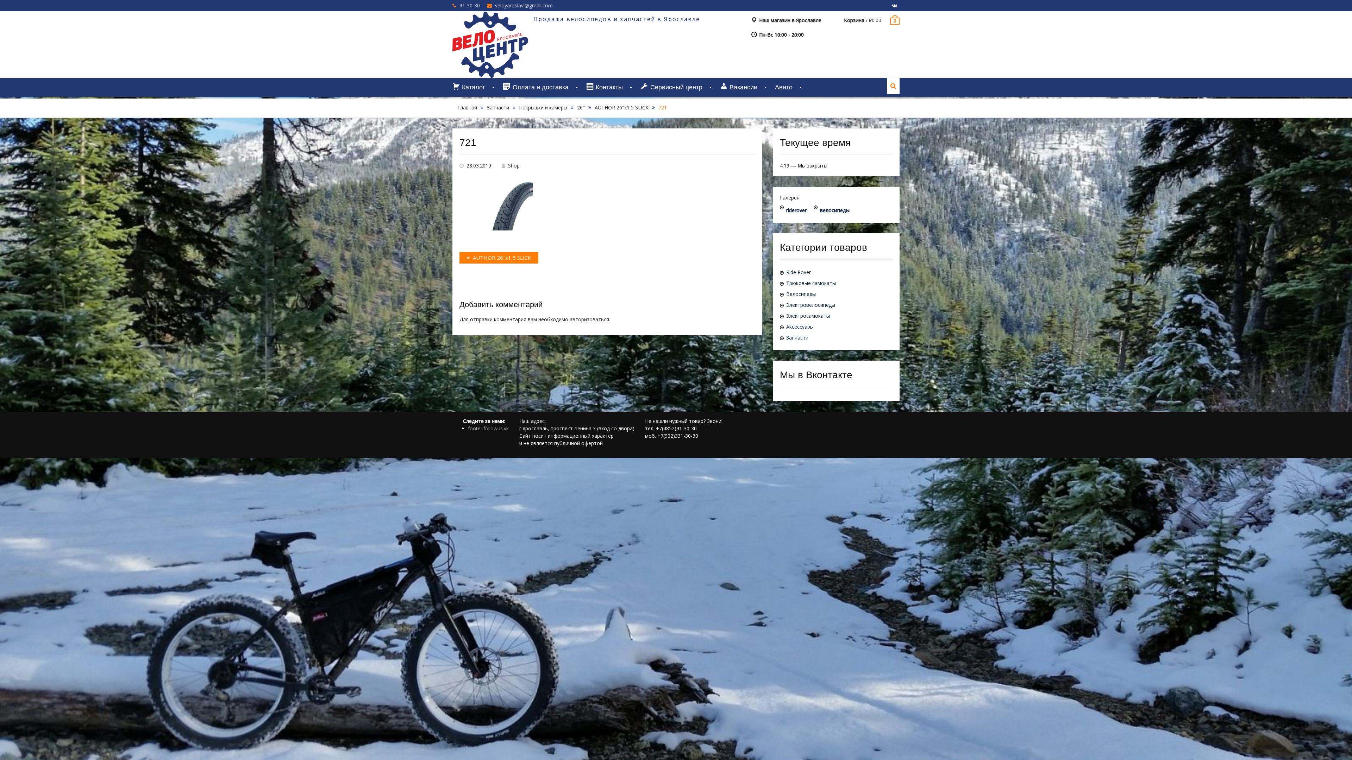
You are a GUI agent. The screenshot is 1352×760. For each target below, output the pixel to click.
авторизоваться (589, 319)
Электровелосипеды (810, 305)
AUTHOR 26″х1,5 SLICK (622, 107)
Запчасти (498, 107)
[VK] (894, 6)
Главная (467, 107)
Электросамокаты (808, 315)
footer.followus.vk (488, 428)
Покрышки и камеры (543, 107)
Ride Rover (798, 272)
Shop (514, 165)
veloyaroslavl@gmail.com (524, 5)
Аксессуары (800, 326)
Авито (784, 87)
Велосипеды (801, 294)
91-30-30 (469, 5)
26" (581, 107)
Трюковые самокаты (811, 283)
